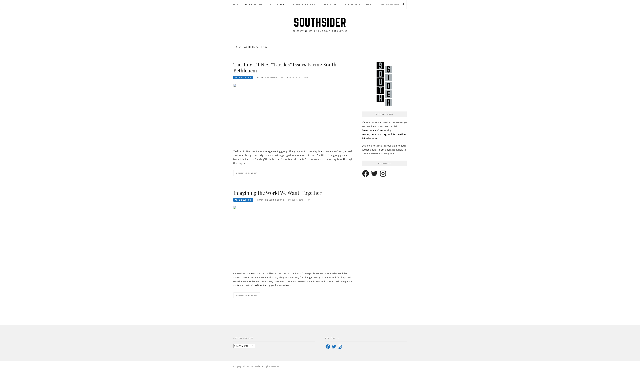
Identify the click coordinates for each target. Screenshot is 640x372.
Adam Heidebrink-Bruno (270, 200)
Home (236, 4)
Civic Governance (278, 4)
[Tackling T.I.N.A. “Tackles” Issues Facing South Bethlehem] (293, 114)
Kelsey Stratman (267, 77)
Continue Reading (247, 173)
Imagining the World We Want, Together (277, 192)
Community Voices (304, 4)
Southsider (320, 22)
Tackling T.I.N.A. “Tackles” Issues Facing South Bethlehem (284, 67)
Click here (367, 145)
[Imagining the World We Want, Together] (293, 236)
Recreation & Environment (357, 4)
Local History (328, 4)
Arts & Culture (254, 4)
